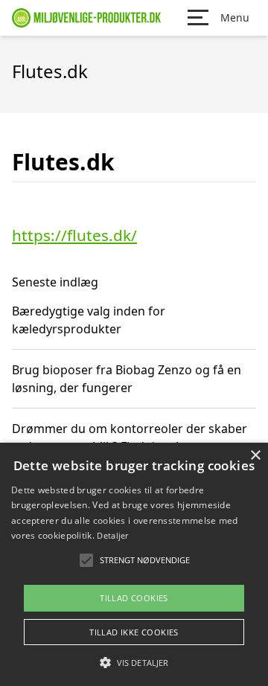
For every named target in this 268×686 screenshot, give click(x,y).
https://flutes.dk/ (74, 235)
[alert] (134, 564)
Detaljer (112, 535)
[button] (134, 662)
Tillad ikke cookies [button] (134, 632)
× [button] (255, 455)
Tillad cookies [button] (134, 597)
